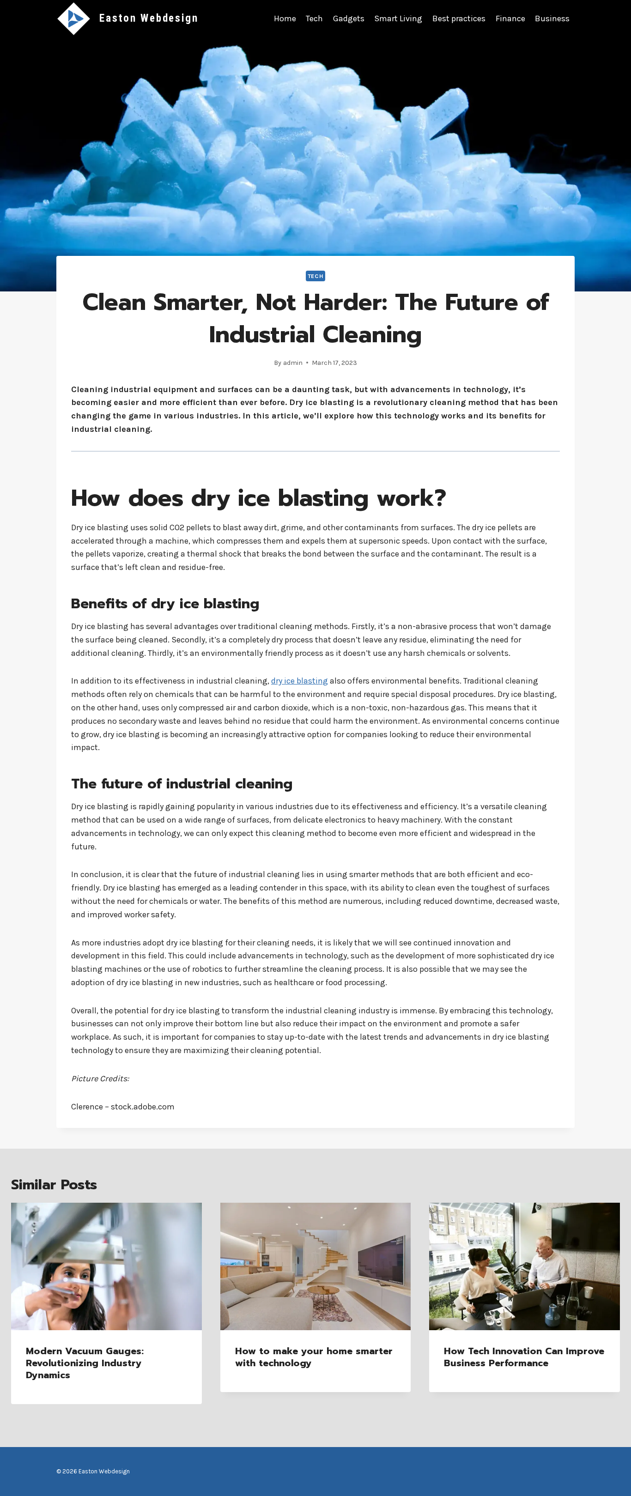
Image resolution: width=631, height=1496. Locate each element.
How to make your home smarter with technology (314, 1357)
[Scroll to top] (609, 1479)
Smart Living (398, 18)
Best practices (458, 18)
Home (285, 18)
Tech (314, 18)
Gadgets (348, 18)
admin (293, 363)
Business (552, 18)
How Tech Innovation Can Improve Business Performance (524, 1357)
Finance (510, 18)
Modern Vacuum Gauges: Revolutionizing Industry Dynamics (85, 1363)
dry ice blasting (299, 681)
